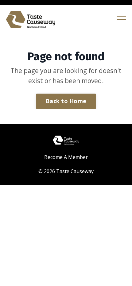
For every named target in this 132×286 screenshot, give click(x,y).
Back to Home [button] (66, 101)
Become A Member (66, 157)
